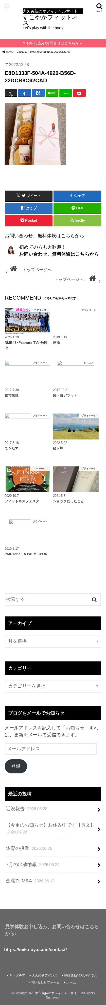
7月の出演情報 (32, 864)
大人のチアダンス (44, 975)
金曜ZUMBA (30, 880)
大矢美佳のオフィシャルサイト (57, 993)
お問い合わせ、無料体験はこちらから (59, 254)
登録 (15, 766)
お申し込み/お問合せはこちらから (54, 43)
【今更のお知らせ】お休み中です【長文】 (50, 828)
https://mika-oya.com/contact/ (35, 949)
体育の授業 (29, 848)
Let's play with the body (50, 19)
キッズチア (17, 975)
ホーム (71, 982)
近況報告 (26, 808)
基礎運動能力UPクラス (80, 975)
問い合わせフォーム (45, 982)
